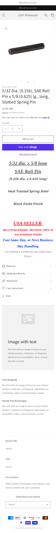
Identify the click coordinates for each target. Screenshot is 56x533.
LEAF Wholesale (24, 528)
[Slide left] (22, 81)
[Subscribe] (47, 504)
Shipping (5, 112)
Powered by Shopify (35, 528)
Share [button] (8, 296)
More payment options (28, 154)
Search (9, 448)
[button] (3, 15)
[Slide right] (34, 81)
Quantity (5, 123)
